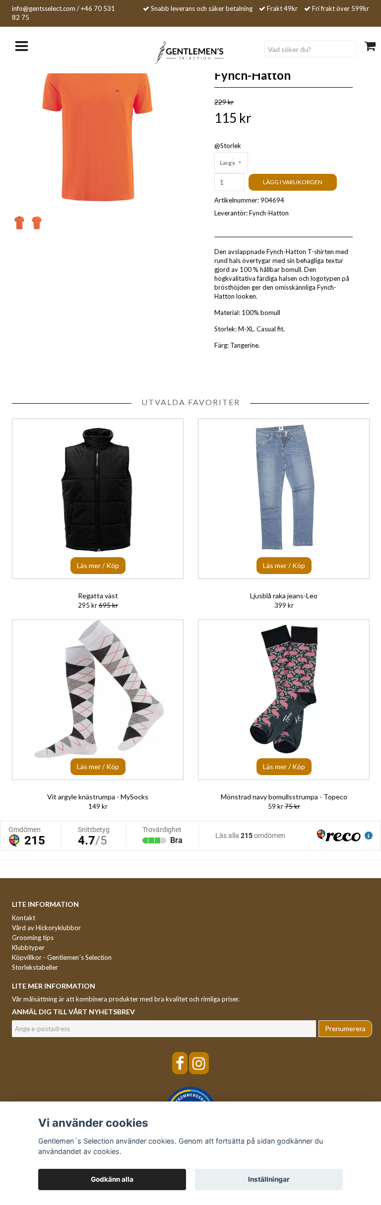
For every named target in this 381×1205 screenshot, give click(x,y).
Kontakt (23, 918)
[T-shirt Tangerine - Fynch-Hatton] (97, 127)
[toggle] (26, 45)
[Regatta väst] (98, 499)
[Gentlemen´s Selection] (191, 52)
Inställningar (269, 1179)
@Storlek (227, 146)
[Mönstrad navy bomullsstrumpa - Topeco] (284, 700)
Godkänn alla (112, 1179)
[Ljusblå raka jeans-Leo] (284, 499)
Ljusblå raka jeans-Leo (284, 595)
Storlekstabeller (35, 967)
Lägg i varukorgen (292, 182)
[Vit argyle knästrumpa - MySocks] (98, 700)
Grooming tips (33, 938)
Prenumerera (345, 1028)
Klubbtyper (28, 947)
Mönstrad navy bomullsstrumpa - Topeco (284, 796)
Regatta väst (98, 595)
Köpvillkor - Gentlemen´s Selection (62, 957)
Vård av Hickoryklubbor (46, 928)
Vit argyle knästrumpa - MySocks (97, 796)
